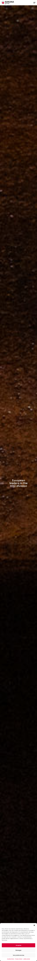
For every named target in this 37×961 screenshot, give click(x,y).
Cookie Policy (10, 958)
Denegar (18, 950)
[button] (34, 925)
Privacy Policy (18, 958)
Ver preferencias (18, 955)
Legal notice (26, 958)
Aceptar (18, 945)
